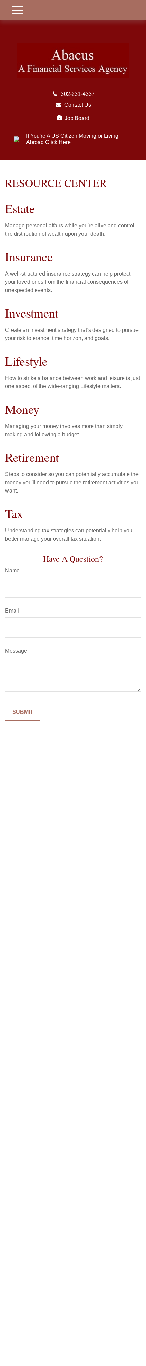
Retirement (32, 457)
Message (16, 651)
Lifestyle (26, 361)
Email (12, 611)
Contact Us (77, 105)
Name (12, 570)
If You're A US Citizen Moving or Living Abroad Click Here (72, 139)
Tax (14, 513)
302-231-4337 (78, 94)
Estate (20, 208)
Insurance (29, 256)
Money (22, 409)
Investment (31, 313)
